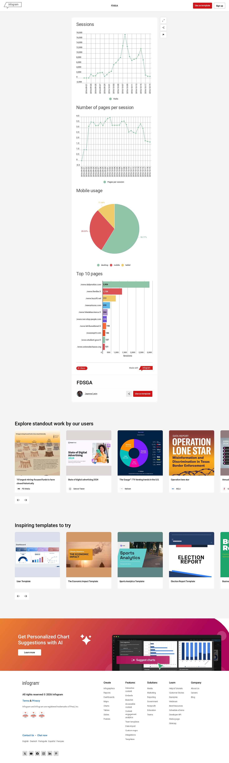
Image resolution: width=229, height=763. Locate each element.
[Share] (163, 28)
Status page (174, 719)
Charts (106, 706)
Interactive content (129, 689)
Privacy (36, 700)
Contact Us (28, 735)
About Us (195, 688)
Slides (106, 714)
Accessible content (130, 705)
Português (42, 741)
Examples (173, 697)
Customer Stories (176, 693)
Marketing (151, 693)
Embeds (129, 695)
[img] (120, 229)
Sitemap (172, 723)
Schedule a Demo (176, 710)
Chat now (42, 735)
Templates (129, 739)
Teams (150, 714)
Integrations (130, 735)
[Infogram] (12, 5)
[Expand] (163, 20)
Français (60, 741)
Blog (193, 697)
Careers (194, 693)
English (25, 741)
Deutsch (33, 741)
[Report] (163, 35)
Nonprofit (151, 706)
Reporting (151, 697)
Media (150, 688)
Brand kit (129, 700)
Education (151, 710)
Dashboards (109, 697)
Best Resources (176, 706)
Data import (130, 726)
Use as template (202, 5)
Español (51, 741)
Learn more (29, 652)
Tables (106, 710)
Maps (106, 701)
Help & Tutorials (176, 688)
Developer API (175, 714)
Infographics (109, 688)
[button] (114, 99)
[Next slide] (26, 500)
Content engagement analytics (130, 714)
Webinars (173, 701)
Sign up (219, 6)
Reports (107, 693)
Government (152, 701)
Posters (107, 719)
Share (82, 368)
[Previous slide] (18, 500)
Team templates (132, 722)
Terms (25, 700)
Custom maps (131, 730)
